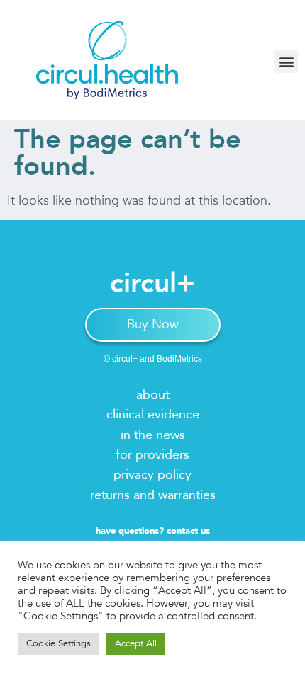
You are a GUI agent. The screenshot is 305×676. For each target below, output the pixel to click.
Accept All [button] (136, 643)
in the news (153, 435)
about (153, 394)
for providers (152, 455)
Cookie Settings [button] (58, 643)
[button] (286, 61)
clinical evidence (152, 414)
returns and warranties (153, 495)
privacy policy (152, 474)
